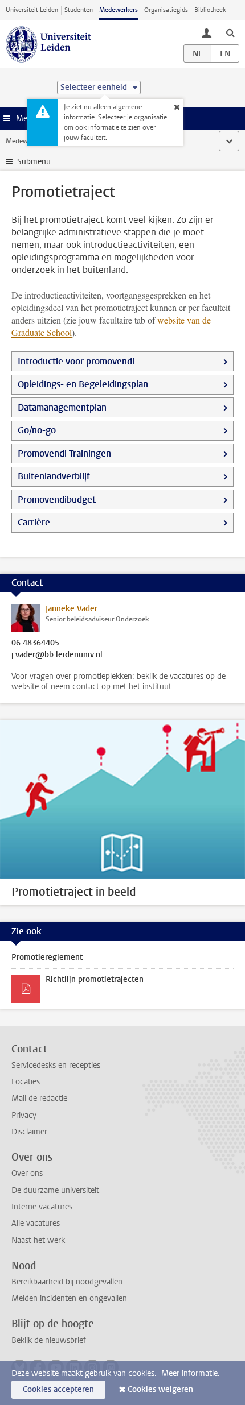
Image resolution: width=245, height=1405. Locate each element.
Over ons (27, 1173)
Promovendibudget (57, 499)
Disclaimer (29, 1131)
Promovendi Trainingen (64, 453)
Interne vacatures (41, 1206)
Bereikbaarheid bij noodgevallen (66, 1281)
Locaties (25, 1081)
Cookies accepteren (58, 1389)
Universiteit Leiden (32, 10)
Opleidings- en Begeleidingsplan (83, 384)
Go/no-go (37, 430)
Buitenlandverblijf (54, 476)
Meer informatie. (190, 1373)
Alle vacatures (35, 1223)
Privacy (23, 1115)
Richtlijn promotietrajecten (95, 979)
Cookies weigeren (160, 1389)
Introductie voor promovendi (76, 361)
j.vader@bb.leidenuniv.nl (57, 655)
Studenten (78, 10)
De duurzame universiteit (55, 1190)
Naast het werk (38, 1240)
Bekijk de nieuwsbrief (48, 1340)
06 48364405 (35, 643)
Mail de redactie (39, 1098)
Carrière (34, 522)
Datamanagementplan (62, 407)
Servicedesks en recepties (55, 1065)
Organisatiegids (166, 10)
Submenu (34, 161)
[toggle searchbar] (230, 32)
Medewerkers (118, 10)
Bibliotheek (210, 10)
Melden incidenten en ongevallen (69, 1298)
